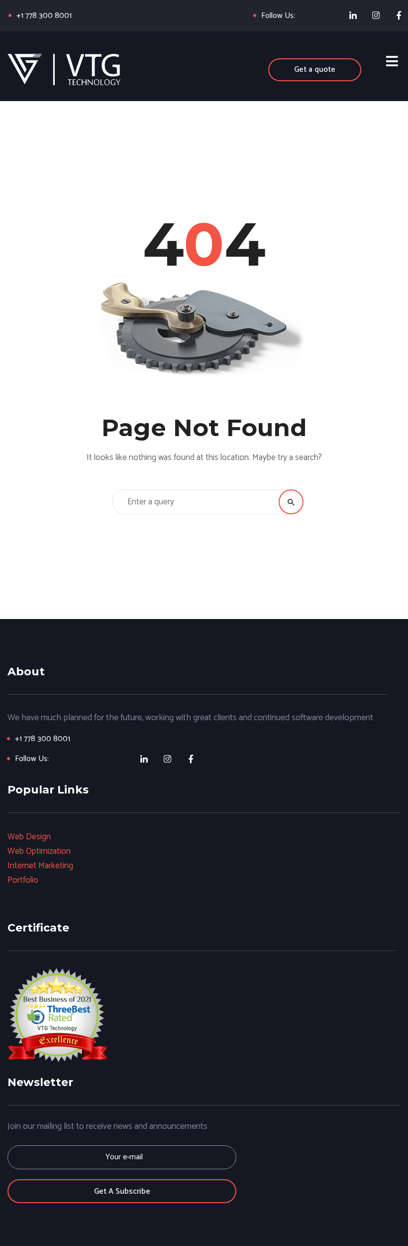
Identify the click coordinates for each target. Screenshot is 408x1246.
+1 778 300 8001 (44, 15)
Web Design (29, 837)
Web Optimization (39, 851)
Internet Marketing (40, 866)
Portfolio (22, 880)
